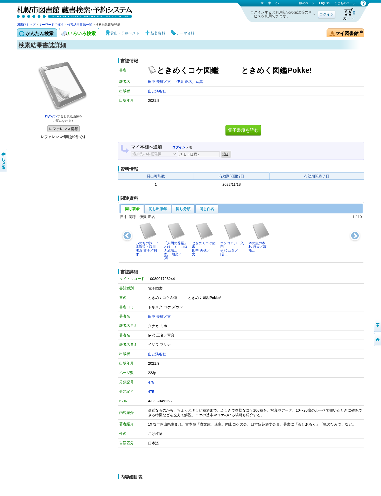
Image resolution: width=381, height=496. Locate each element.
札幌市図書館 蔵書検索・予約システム (71, 11)
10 (360, 217)
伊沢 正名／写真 (190, 82)
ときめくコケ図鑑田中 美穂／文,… (204, 248)
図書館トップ (26, 24)
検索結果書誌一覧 (79, 24)
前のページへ (4, 160)
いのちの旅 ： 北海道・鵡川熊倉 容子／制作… (149, 248)
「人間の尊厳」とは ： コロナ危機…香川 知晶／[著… (175, 250)
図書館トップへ (377, 339)
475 (151, 382)
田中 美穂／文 (160, 82)
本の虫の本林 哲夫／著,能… (258, 247)
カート (349, 15)
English (324, 3)
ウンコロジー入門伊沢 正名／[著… (232, 248)
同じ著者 (132, 209)
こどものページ (345, 3)
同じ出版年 (158, 209)
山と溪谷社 (157, 91)
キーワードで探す (51, 24)
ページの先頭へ (377, 325)
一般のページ (305, 3)
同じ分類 (183, 209)
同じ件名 (207, 209)
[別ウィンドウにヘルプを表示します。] (363, 3)
